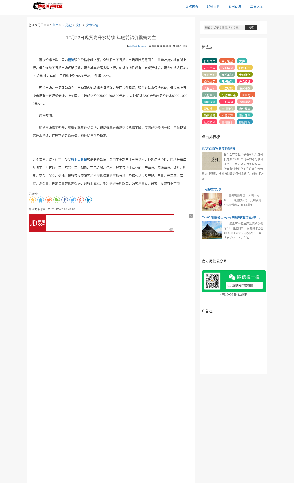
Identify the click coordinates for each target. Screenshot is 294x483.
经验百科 (213, 6)
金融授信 (244, 74)
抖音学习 (227, 115)
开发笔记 (227, 74)
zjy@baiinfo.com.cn (138, 46)
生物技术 (227, 122)
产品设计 (244, 81)
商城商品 (209, 81)
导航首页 (191, 6)
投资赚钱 (244, 88)
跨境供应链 (229, 95)
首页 (56, 25)
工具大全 (256, 6)
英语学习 (209, 74)
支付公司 (209, 95)
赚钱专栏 (244, 122)
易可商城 (235, 6)
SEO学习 (227, 102)
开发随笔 (227, 81)
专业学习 (227, 68)
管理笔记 (247, 95)
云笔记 (67, 25)
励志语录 (209, 115)
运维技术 (209, 122)
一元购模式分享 (211, 189)
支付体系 (244, 115)
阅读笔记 (227, 61)
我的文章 (209, 68)
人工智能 (227, 88)
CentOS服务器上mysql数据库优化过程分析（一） (233, 217)
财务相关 (244, 68)
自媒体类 (209, 61)
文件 (79, 25)
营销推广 (209, 108)
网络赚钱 (245, 102)
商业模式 (244, 108)
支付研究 (227, 108)
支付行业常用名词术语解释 (218, 148)
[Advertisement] (233, 345)
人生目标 (209, 88)
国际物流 (209, 102)
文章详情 (92, 25)
